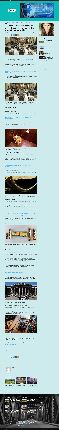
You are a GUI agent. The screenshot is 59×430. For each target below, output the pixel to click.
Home (5, 22)
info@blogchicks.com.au (24, 425)
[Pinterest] (16, 35)
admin (8, 32)
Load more (46, 62)
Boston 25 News (28, 312)
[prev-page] (5, 389)
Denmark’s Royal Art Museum (24, 161)
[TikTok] (44, 422)
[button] (53, 20)
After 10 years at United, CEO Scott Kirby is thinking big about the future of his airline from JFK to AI (32, 386)
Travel (8, 22)
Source (6, 350)
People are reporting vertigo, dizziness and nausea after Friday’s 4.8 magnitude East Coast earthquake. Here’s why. (46, 68)
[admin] (5, 32)
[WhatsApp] (18, 35)
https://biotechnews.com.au (15, 368)
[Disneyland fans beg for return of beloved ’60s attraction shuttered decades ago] (21, 380)
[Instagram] (42, 422)
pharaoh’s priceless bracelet (27, 59)
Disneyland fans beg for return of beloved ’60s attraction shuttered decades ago (20, 386)
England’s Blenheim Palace (11, 114)
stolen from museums (18, 79)
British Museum (24, 252)
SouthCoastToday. (25, 348)
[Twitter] (14, 35)
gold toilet (21, 110)
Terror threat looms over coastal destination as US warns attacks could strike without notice (9, 386)
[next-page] (7, 389)
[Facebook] (11, 35)
